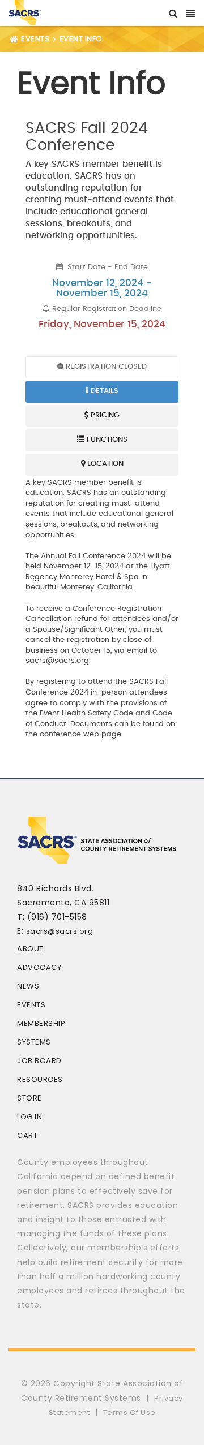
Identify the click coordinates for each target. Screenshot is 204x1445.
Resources (40, 1079)
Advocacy (39, 967)
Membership (41, 1023)
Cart (27, 1135)
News (28, 986)
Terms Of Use (129, 1412)
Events (31, 1004)
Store (29, 1098)
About (30, 948)
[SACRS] (24, 11)
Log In (29, 1116)
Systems (34, 1042)
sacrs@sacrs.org (60, 931)
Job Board (39, 1060)
